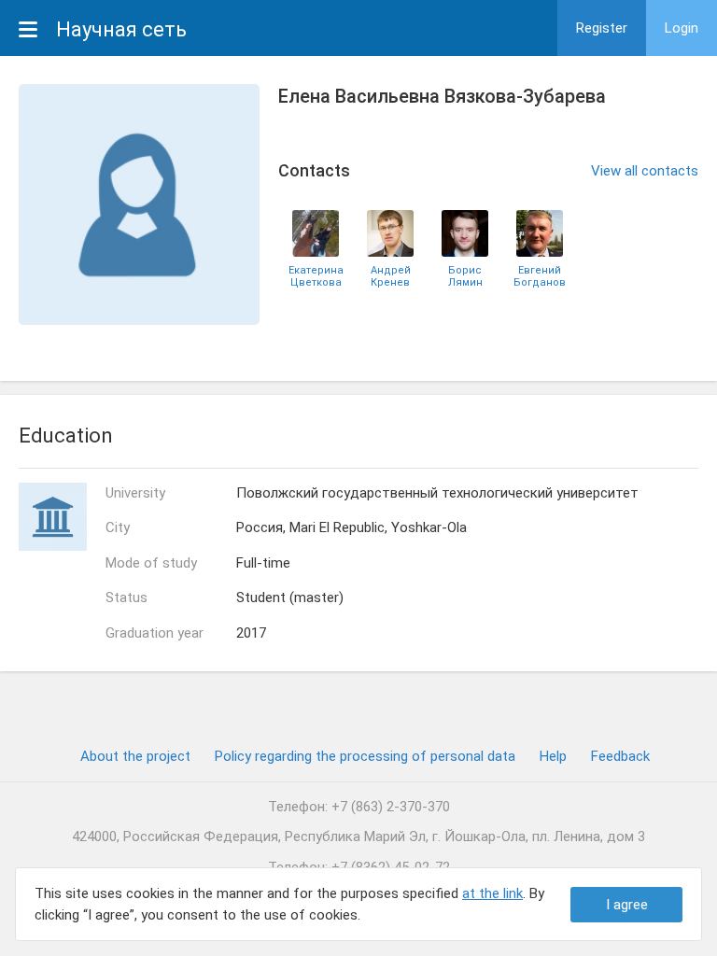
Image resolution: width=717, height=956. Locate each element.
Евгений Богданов (539, 276)
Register (601, 28)
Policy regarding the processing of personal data (365, 756)
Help (553, 756)
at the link (492, 893)
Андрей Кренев (391, 276)
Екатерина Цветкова (316, 276)
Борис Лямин (465, 276)
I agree (627, 904)
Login (681, 28)
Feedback (620, 756)
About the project (135, 756)
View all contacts (644, 170)
